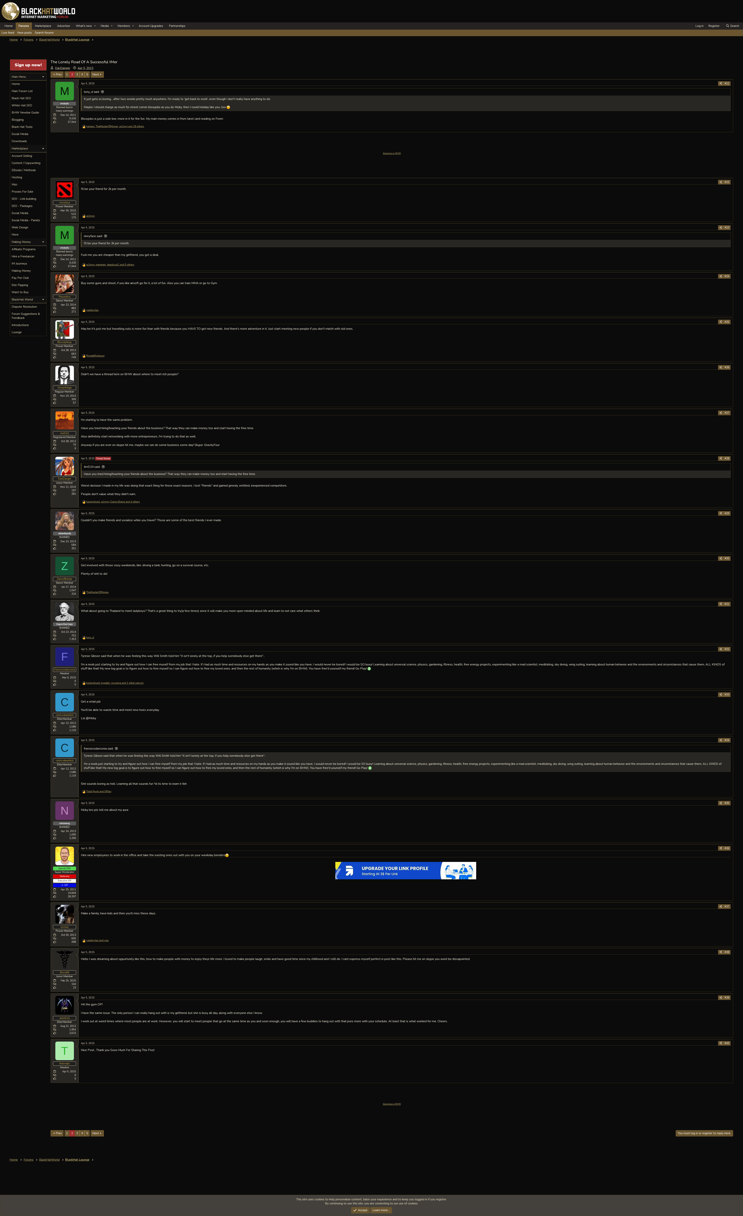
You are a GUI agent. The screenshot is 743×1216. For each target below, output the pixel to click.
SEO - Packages (22, 206)
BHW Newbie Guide (25, 112)
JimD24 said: (92, 467)
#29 (727, 513)
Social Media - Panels (26, 220)
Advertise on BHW (392, 153)
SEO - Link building (24, 199)
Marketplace (43, 26)
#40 (727, 1043)
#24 (727, 276)
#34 (727, 740)
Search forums (44, 33)
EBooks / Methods (24, 170)
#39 (727, 997)
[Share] (720, 83)
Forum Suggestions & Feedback (26, 316)
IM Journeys (19, 264)
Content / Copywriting (26, 163)
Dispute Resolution (24, 307)
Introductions (20, 325)
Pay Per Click (20, 278)
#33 (727, 694)
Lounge (17, 332)
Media (105, 26)
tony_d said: (91, 92)
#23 (727, 227)
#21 (727, 83)
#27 (727, 413)
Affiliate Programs (24, 249)
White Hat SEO (22, 105)
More (15, 235)
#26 (727, 367)
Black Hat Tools (22, 127)
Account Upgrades (151, 26)
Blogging (18, 120)
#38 (727, 952)
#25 (727, 322)
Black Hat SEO (21, 98)
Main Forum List (22, 91)
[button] (95, 26)
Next (95, 74)
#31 (727, 604)
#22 (727, 182)
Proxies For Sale (22, 192)
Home (8, 26)
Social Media (20, 134)
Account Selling (22, 156)
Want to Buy (20, 292)
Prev (59, 74)
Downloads (19, 141)
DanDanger (62, 68)
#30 (727, 558)
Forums (24, 26)
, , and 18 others (115, 126)
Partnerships (177, 26)
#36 (727, 848)
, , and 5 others (110, 264)
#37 (727, 906)
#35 (727, 803)
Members (123, 26)
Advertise (63, 26)
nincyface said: (93, 236)
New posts (24, 33)
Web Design (20, 227)
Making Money (21, 271)
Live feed (8, 33)
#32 (727, 649)
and (98, 791)
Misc (14, 184)
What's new (84, 26)
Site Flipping (20, 285)
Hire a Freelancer (23, 256)
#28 (727, 458)
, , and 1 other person (115, 683)
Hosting (17, 177)
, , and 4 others (113, 502)
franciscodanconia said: (98, 749)
